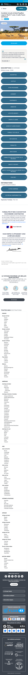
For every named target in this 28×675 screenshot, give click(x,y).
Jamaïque (6, 414)
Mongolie (6, 481)
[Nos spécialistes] (18, 4)
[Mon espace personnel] (23, 4)
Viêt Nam (6, 463)
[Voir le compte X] (9, 576)
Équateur (6, 438)
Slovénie (6, 376)
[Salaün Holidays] (7, 4)
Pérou (5, 440)
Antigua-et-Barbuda (8, 396)
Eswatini (6, 525)
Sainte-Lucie (7, 427)
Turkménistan (7, 495)
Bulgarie (6, 369)
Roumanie (6, 373)
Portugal (6, 327)
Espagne (6, 319)
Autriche (6, 332)
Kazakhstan (7, 490)
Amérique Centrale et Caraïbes (9, 394)
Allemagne (6, 331)
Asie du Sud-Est (6, 448)
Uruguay (6, 441)
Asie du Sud (5, 465)
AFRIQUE (4, 513)
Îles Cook (6, 503)
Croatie (5, 370)
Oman (5, 564)
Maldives (6, 470)
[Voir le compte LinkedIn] (22, 576)
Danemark (6, 344)
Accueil (2, 261)
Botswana (6, 524)
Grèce (5, 322)
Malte (5, 325)
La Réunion (6, 550)
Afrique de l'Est (5, 532)
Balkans (4, 364)
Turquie (6, 567)
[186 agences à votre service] (20, 4)
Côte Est (7, 389)
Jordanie (6, 563)
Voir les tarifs (14, 43)
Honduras (6, 413)
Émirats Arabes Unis (8, 560)
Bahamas (6, 399)
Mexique (6, 392)
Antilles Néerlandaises (9, 397)
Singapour (6, 460)
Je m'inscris (14, 584)
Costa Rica (6, 402)
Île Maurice (6, 548)
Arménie (6, 487)
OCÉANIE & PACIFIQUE (7, 498)
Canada (6, 386)
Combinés (7, 261)
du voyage (10, 68)
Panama (6, 419)
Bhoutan (6, 467)
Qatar (5, 566)
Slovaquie (6, 338)
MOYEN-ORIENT (6, 556)
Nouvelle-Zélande (8, 506)
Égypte (5, 517)
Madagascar (7, 551)
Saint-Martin (7, 424)
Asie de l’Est (5, 475)
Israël (5, 561)
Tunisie (5, 520)
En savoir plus (14, 299)
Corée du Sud (7, 478)
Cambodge (6, 452)
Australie (6, 500)
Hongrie (6, 334)
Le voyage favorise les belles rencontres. (14, 279)
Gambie (6, 543)
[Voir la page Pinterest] (12, 576)
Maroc (5, 518)
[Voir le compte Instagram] (19, 576)
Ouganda (6, 536)
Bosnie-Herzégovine (8, 367)
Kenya (11, 261)
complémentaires (8, 184)
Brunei (5, 450)
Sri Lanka (6, 473)
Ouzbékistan (7, 493)
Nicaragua (6, 417)
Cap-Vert (6, 541)
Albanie (6, 366)
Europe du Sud (5, 316)
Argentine (6, 431)
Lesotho (6, 527)
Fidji (5, 502)
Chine (5, 477)
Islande (5, 349)
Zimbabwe (6, 530)
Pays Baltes (5, 357)
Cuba (5, 403)
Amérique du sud (6, 429)
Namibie (6, 529)
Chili (5, 435)
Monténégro (7, 372)
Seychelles (6, 553)
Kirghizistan (7, 492)
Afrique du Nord (6, 515)
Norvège (6, 350)
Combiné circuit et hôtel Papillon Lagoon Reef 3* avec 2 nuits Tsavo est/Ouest (13, 15)
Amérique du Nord (6, 384)
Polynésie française (8, 508)
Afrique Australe (6, 522)
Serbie (5, 375)
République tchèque (8, 337)
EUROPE (4, 313)
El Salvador (6, 406)
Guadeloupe (7, 410)
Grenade (6, 408)
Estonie (5, 359)
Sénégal (6, 544)
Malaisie (6, 457)
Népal (5, 471)
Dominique (6, 405)
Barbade (6, 400)
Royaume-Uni (7, 353)
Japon (5, 480)
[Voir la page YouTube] (15, 576)
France (5, 321)
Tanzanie (6, 537)
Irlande (5, 347)
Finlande (6, 345)
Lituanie (6, 362)
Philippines (6, 458)
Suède (5, 355)
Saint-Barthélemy (8, 422)
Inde (5, 468)
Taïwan (5, 483)
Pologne (6, 335)
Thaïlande (6, 461)
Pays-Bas (6, 352)
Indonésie (6, 454)
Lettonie (6, 360)
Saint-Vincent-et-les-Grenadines (11, 425)
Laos (5, 455)
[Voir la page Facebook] (6, 576)
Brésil (5, 434)
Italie (5, 324)
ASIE (3, 446)
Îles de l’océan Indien (7, 546)
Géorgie (6, 488)
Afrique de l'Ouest (6, 539)
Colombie (6, 437)
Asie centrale (5, 485)
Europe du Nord (6, 340)
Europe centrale (6, 329)
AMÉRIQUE (5, 381)
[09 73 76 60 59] (26, 4)
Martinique (6, 416)
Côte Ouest (7, 390)
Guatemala (6, 411)
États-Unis (6, 387)
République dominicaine (9, 420)
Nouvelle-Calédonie (8, 505)
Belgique (6, 342)
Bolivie (5, 432)
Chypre (5, 317)
